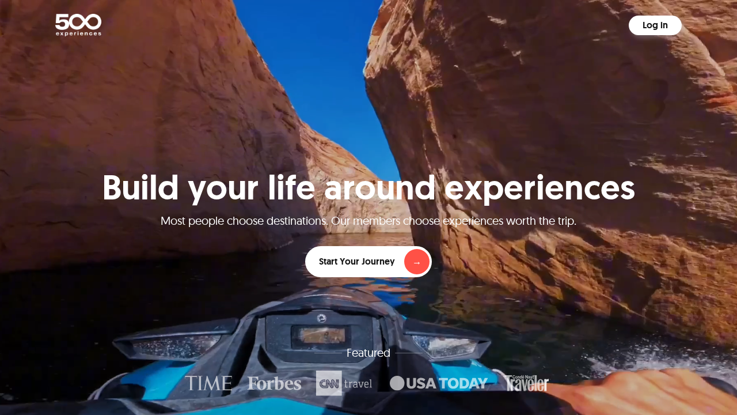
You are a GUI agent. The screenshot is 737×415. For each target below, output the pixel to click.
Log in (655, 25)
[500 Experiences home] (78, 25)
